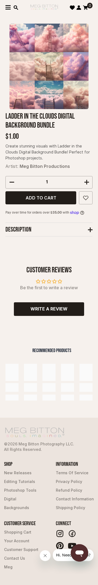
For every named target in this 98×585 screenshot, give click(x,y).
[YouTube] (72, 546)
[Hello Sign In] (78, 7)
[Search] (16, 7)
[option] (49, 66)
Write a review (49, 309)
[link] (12, 387)
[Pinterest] (60, 546)
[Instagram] (60, 533)
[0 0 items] (85, 7)
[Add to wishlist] (86, 197)
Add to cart (41, 198)
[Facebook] (72, 533)
